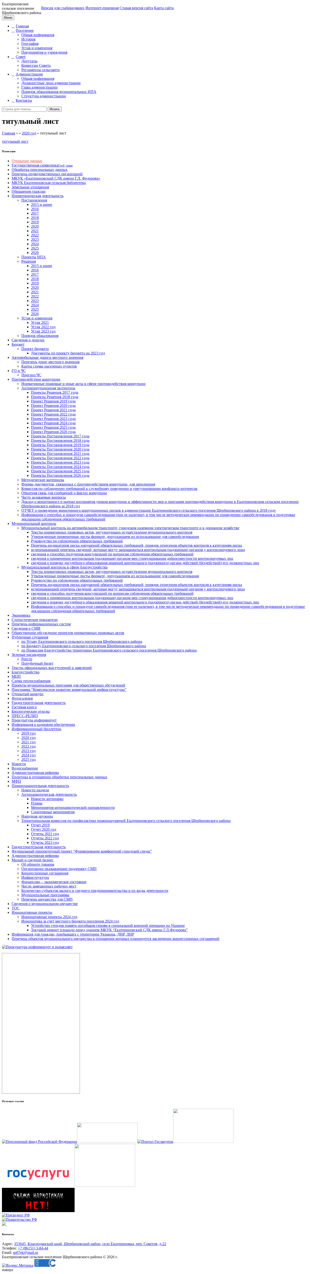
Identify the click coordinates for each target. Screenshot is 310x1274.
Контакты (24, 100)
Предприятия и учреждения (44, 52)
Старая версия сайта (136, 8)
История (28, 39)
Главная (22, 26)
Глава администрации (39, 87)
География (30, 44)
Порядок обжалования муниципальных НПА (58, 92)
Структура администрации (43, 96)
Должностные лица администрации (51, 83)
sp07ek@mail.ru (25, 1252)
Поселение (25, 30)
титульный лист (15, 141)
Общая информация (37, 35)
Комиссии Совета (36, 65)
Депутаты (29, 61)
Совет (21, 57)
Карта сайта (164, 8)
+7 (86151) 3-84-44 (33, 1248)
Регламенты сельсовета (40, 70)
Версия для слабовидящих (63, 8)
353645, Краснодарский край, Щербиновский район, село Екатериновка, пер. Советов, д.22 (90, 1244)
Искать (55, 109)
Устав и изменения (36, 48)
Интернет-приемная (102, 8)
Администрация (29, 74)
